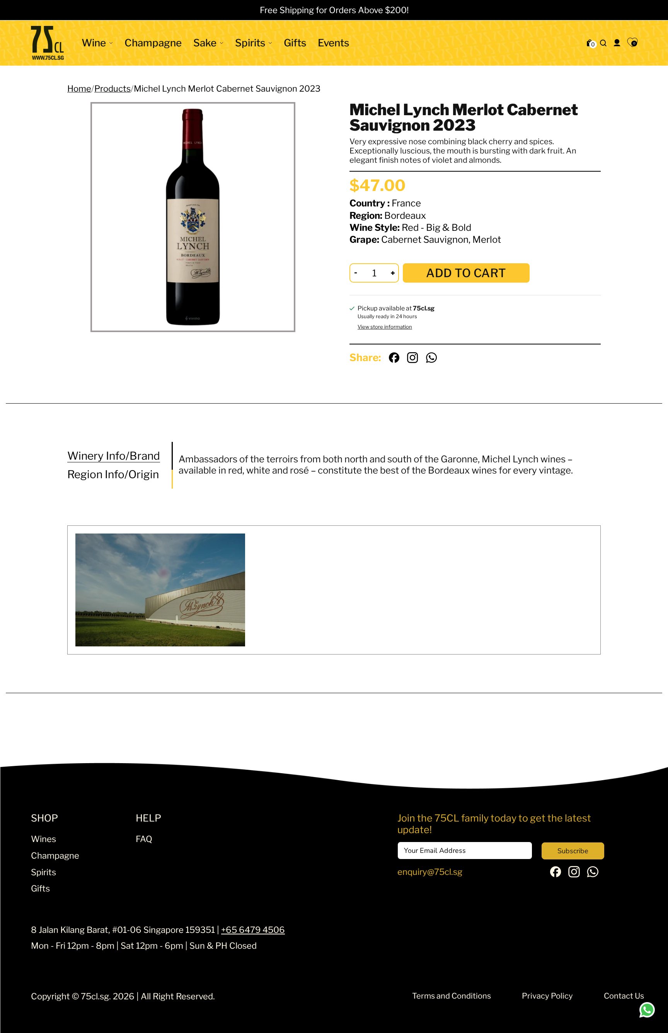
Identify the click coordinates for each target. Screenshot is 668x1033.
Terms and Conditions (451, 996)
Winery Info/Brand (113, 456)
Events (333, 43)
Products (112, 89)
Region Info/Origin (113, 474)
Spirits (250, 43)
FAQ (144, 839)
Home (79, 89)
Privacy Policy (547, 996)
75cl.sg (95, 996)
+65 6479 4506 (253, 930)
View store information (385, 327)
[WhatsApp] (592, 874)
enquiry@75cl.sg (429, 872)
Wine (94, 43)
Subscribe (572, 851)
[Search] (603, 42)
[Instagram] (574, 874)
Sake (204, 43)
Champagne (153, 43)
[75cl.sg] (47, 43)
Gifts (295, 43)
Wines (43, 839)
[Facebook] (555, 874)
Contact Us (624, 996)
